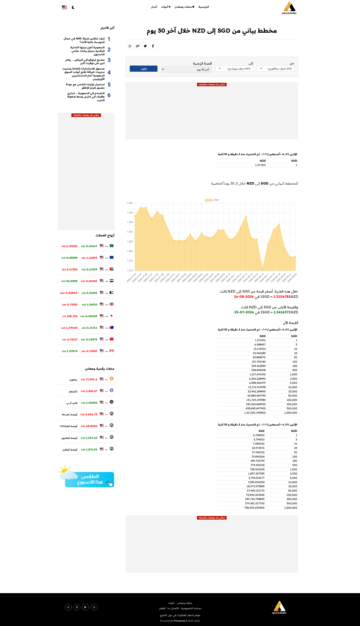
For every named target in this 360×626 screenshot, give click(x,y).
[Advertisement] (212, 112)
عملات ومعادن (183, 6)
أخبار (154, 6)
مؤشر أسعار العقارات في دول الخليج (180, 615)
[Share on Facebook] (153, 46)
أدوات (164, 6)
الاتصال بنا (173, 608)
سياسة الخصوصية (191, 608)
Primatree (179, 620)
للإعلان (162, 608)
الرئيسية (203, 6)
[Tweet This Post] (145, 46)
